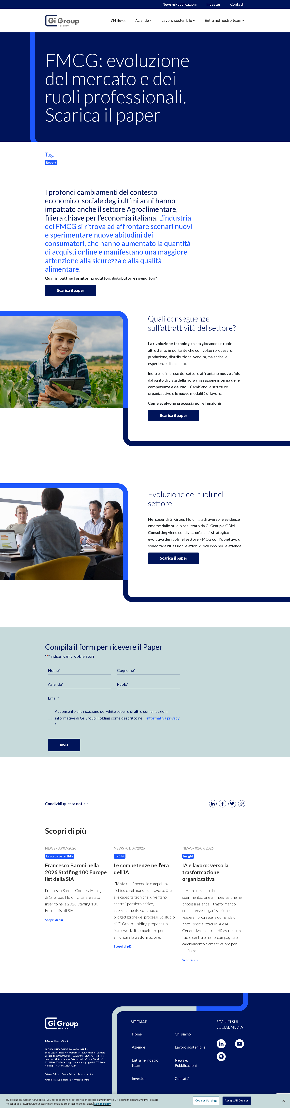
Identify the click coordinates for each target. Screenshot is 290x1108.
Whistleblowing (81, 1079)
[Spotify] (221, 1056)
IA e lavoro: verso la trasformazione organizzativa (205, 872)
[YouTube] (239, 1043)
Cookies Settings (206, 1100)
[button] (143, 20)
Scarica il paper (70, 290)
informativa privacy (163, 718)
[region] (145, 1101)
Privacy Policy (52, 1074)
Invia (64, 744)
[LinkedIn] (221, 1043)
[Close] (283, 1100)
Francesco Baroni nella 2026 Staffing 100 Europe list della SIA (76, 872)
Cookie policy (102, 1103)
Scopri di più (54, 920)
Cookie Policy (68, 1074)
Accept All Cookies (237, 1100)
